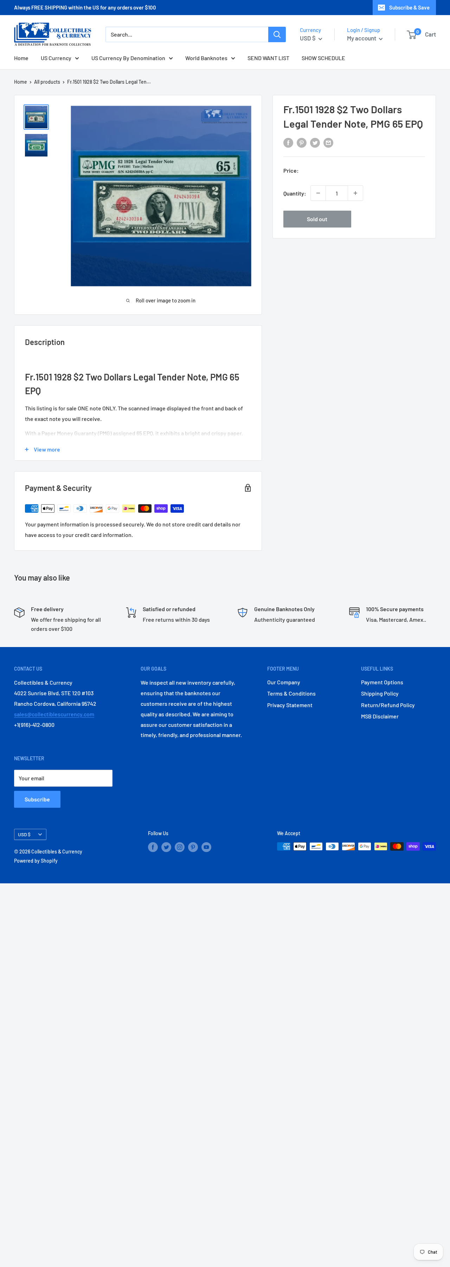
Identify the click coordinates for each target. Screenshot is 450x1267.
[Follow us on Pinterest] (193, 847)
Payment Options (382, 682)
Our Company (283, 682)
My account (362, 37)
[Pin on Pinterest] (302, 142)
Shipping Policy (380, 693)
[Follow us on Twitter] (166, 847)
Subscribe (37, 799)
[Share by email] (328, 142)
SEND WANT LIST (268, 58)
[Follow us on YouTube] (206, 847)
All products (47, 82)
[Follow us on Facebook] (153, 847)
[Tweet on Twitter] (315, 142)
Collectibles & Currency (56, 852)
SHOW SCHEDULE (323, 58)
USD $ (24, 834)
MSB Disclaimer (380, 716)
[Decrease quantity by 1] (318, 193)
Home (21, 58)
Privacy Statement (290, 705)
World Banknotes (206, 58)
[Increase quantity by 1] (355, 193)
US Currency (56, 58)
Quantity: (294, 193)
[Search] (277, 34)
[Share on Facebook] (288, 142)
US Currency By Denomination (128, 58)
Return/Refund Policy (388, 705)
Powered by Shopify (36, 861)
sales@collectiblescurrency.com (54, 714)
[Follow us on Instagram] (180, 847)
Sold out (317, 219)
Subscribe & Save (409, 7)
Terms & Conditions (291, 693)
